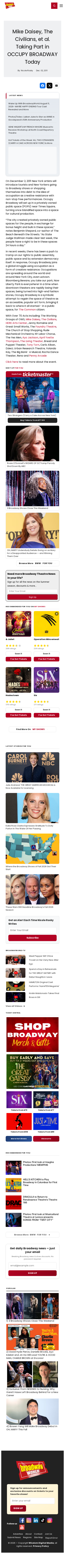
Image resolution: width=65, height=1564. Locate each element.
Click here (12, 362)
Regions (27, 1537)
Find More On (30, 729)
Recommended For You (18, 1153)
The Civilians (48, 319)
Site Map (38, 1537)
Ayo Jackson (30, 337)
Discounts (46, 1138)
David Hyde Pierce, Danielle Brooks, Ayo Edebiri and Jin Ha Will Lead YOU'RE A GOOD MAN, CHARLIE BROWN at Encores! (30, 1355)
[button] (54, 6)
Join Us (48, 1534)
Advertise (18, 1534)
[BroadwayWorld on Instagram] (29, 1520)
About (28, 1534)
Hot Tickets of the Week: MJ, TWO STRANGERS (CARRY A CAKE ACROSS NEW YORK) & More (31, 142)
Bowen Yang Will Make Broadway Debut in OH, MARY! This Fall (31, 1428)
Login (46, 5)
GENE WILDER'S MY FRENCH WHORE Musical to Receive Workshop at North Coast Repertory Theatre (31, 130)
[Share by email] (56, 85)
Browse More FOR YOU (35, 563)
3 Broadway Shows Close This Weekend (30, 1320)
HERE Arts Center (16, 323)
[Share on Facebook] (42, 85)
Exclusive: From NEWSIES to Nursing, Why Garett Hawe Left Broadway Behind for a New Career (32, 1392)
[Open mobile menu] (61, 6)
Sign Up (18, 1508)
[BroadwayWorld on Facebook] (22, 1520)
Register (37, 5)
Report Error (51, 1538)
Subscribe (33, 937)
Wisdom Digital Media (41, 1542)
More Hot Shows (19, 1138)
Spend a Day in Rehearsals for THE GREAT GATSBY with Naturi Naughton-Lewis (42, 973)
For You (19, 368)
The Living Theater (31, 341)
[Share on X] (49, 85)
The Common (27, 309)
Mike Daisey (33, 319)
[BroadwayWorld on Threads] (50, 1520)
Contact (38, 1534)
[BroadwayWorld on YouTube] (22, 1527)
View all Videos (14, 1006)
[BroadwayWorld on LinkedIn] (36, 1520)
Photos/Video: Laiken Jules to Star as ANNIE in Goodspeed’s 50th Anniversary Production (31, 118)
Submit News (14, 1537)
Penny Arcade (38, 355)
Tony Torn (33, 345)
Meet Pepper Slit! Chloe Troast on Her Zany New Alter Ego (44, 960)
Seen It (18, 653)
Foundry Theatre (45, 326)
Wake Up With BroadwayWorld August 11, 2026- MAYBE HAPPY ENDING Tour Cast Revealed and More (29, 106)
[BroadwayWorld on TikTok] (43, 1520)
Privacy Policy (41, 1546)
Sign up (32, 1273)
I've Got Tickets (18, 659)
